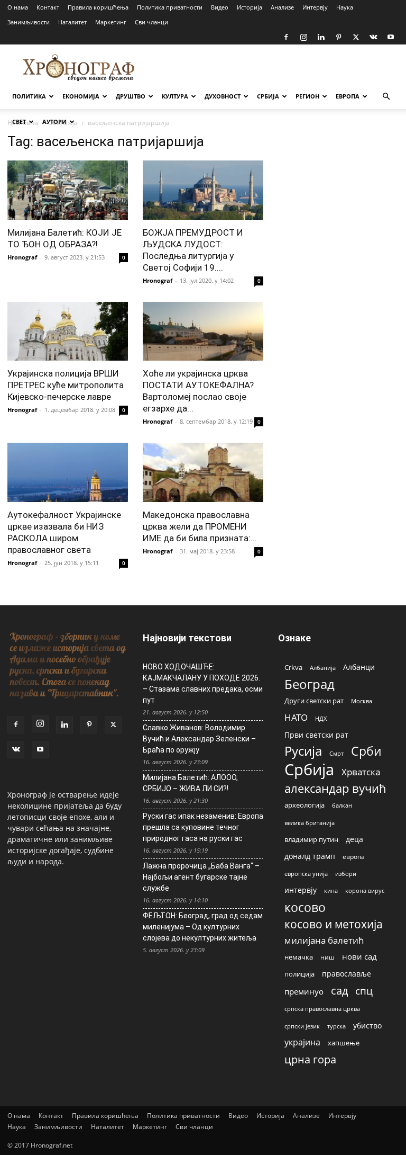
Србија (309, 769)
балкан (342, 805)
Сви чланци (151, 22)
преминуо (304, 991)
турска (336, 1026)
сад (339, 990)
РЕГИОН (307, 96)
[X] (356, 37)
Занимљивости (28, 22)
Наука (344, 7)
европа (354, 856)
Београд (309, 684)
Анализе (282, 7)
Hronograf (22, 257)
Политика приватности (169, 7)
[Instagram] (303, 37)
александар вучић (335, 788)
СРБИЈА (268, 96)
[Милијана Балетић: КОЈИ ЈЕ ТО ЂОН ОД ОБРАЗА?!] (67, 190)
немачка (298, 957)
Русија (303, 751)
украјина (302, 1042)
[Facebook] (286, 37)
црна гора (310, 1059)
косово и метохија (333, 923)
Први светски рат (316, 735)
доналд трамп (309, 856)
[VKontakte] (373, 37)
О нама (17, 7)
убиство (367, 1025)
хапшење (343, 1042)
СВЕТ (19, 122)
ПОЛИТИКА (29, 96)
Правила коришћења (98, 7)
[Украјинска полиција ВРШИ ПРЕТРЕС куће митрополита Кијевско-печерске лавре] (67, 331)
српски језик (302, 1026)
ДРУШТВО (130, 96)
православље (346, 974)
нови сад (359, 956)
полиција (299, 974)
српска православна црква (322, 1009)
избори (345, 874)
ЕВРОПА (347, 96)
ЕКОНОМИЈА (80, 96)
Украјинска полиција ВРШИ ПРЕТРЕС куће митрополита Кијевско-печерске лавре (65, 385)
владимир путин (311, 839)
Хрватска (361, 771)
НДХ (321, 718)
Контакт (47, 7)
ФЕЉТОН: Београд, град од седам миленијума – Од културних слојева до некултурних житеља (203, 926)
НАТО (296, 717)
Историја (249, 7)
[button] (386, 97)
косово (305, 907)
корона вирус (364, 890)
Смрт (336, 753)
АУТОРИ (54, 122)
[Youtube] (391, 37)
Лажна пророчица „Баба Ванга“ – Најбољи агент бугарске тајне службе (201, 877)
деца (354, 839)
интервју (300, 890)
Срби (366, 751)
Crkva (293, 667)
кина (331, 890)
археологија (304, 805)
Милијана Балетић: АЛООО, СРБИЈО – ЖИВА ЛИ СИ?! (190, 783)
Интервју (315, 7)
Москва (361, 701)
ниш (327, 957)
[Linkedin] (321, 37)
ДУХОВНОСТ (223, 96)
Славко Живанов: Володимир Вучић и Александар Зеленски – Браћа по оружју (199, 738)
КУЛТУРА (175, 96)
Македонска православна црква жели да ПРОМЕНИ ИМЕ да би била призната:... (200, 526)
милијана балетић (324, 940)
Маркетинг (110, 22)
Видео (219, 7)
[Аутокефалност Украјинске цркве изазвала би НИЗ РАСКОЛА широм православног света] (67, 472)
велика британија (309, 823)
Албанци (359, 667)
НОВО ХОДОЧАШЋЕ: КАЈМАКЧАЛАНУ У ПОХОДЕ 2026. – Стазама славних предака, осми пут (203, 683)
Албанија (323, 667)
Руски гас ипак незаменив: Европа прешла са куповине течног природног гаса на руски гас (203, 827)
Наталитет (72, 22)
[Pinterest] (338, 37)
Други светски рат (314, 700)
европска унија (306, 874)
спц (364, 990)
